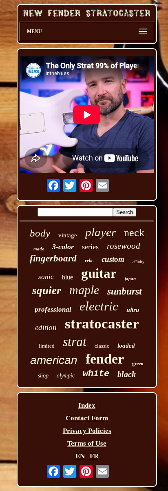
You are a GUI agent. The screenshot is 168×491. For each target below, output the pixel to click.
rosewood (123, 246)
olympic (66, 376)
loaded (126, 345)
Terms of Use (86, 443)
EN (80, 456)
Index (86, 405)
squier (46, 290)
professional (53, 309)
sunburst (124, 291)
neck (134, 233)
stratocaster (102, 324)
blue (67, 277)
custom (113, 259)
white (96, 374)
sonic (46, 277)
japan (130, 278)
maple (84, 290)
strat (74, 341)
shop (43, 376)
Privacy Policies (87, 431)
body (40, 233)
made (38, 248)
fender (105, 358)
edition (46, 327)
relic (89, 260)
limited (47, 346)
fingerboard (53, 258)
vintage (67, 235)
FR (94, 456)
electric (99, 306)
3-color (63, 247)
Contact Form (87, 418)
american (53, 360)
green (138, 363)
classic (102, 346)
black (126, 374)
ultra (132, 309)
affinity (138, 261)
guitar (99, 273)
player (100, 232)
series (90, 247)
